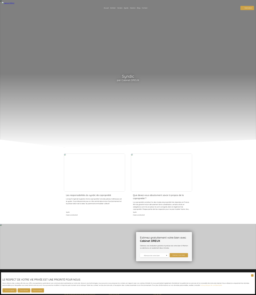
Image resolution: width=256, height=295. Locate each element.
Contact (144, 8)
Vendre (119, 8)
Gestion (133, 8)
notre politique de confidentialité (211, 285)
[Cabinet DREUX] (9, 8)
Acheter (113, 8)
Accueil (106, 8)
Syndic (126, 8)
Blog (138, 8)
